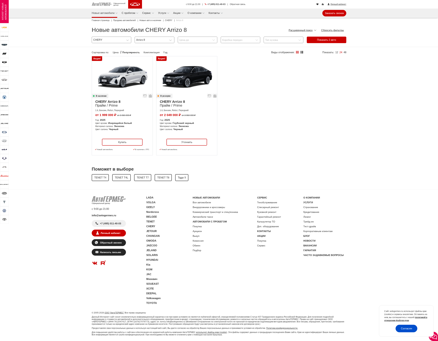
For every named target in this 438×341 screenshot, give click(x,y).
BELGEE (151, 216)
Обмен (196, 245)
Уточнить (186, 142)
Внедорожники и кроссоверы (209, 207)
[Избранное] (317, 4)
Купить (122, 142)
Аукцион (197, 231)
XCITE (150, 288)
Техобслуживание (267, 202)
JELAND (151, 250)
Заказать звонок (334, 13)
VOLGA (151, 202)
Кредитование (311, 212)
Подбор (197, 250)
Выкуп (196, 236)
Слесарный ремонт (268, 207)
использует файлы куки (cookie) (211, 332)
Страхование (310, 207)
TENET (150, 221)
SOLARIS (152, 255)
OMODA (151, 240)
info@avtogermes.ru (104, 215)
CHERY (150, 226)
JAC (148, 274)
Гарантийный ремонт (269, 216)
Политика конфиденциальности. (282, 328)
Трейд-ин (308, 221)
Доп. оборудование (268, 226)
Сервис (261, 245)
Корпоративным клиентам (318, 231)
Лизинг (307, 216)
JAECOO (151, 245)
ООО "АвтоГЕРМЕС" (114, 313)
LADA (149, 197)
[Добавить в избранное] (145, 96)
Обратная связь (237, 4)
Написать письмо (110, 252)
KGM (149, 269)
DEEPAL (151, 293)
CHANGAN (153, 235)
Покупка (197, 226)
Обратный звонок (110, 242)
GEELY (150, 207)
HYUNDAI (152, 259)
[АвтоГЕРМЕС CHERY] (135, 4)
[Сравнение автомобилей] (323, 4)
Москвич (151, 279)
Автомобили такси (203, 216)
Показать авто (326, 39)
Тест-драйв (309, 226)
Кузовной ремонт (266, 212)
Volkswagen (153, 298)
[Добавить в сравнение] (150, 96)
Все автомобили (202, 202)
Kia (148, 264)
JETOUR (151, 231)
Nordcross (152, 211)
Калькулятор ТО (266, 221)
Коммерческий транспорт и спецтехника (215, 212)
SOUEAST (152, 283)
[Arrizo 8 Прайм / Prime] (122, 75)
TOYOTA (151, 302)
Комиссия (198, 240)
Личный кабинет (110, 233)
